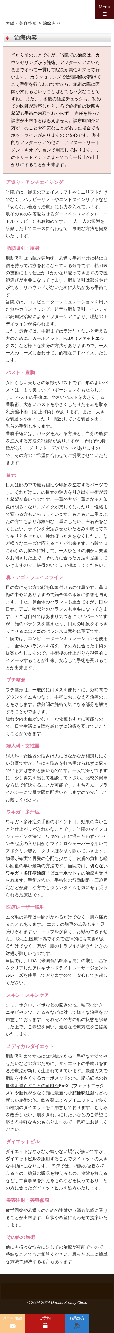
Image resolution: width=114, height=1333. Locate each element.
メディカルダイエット (30, 1046)
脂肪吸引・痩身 (23, 248)
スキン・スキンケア (27, 995)
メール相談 (12, 1318)
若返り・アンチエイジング (34, 182)
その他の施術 (20, 1237)
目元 (11, 474)
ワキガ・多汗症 (23, 811)
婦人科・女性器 (23, 745)
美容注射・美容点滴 (27, 1200)
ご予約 (45, 1318)
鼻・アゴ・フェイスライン (34, 577)
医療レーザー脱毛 (25, 907)
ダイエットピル (23, 1141)
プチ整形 (15, 679)
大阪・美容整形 (21, 23)
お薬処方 (77, 1318)
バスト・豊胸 (20, 372)
